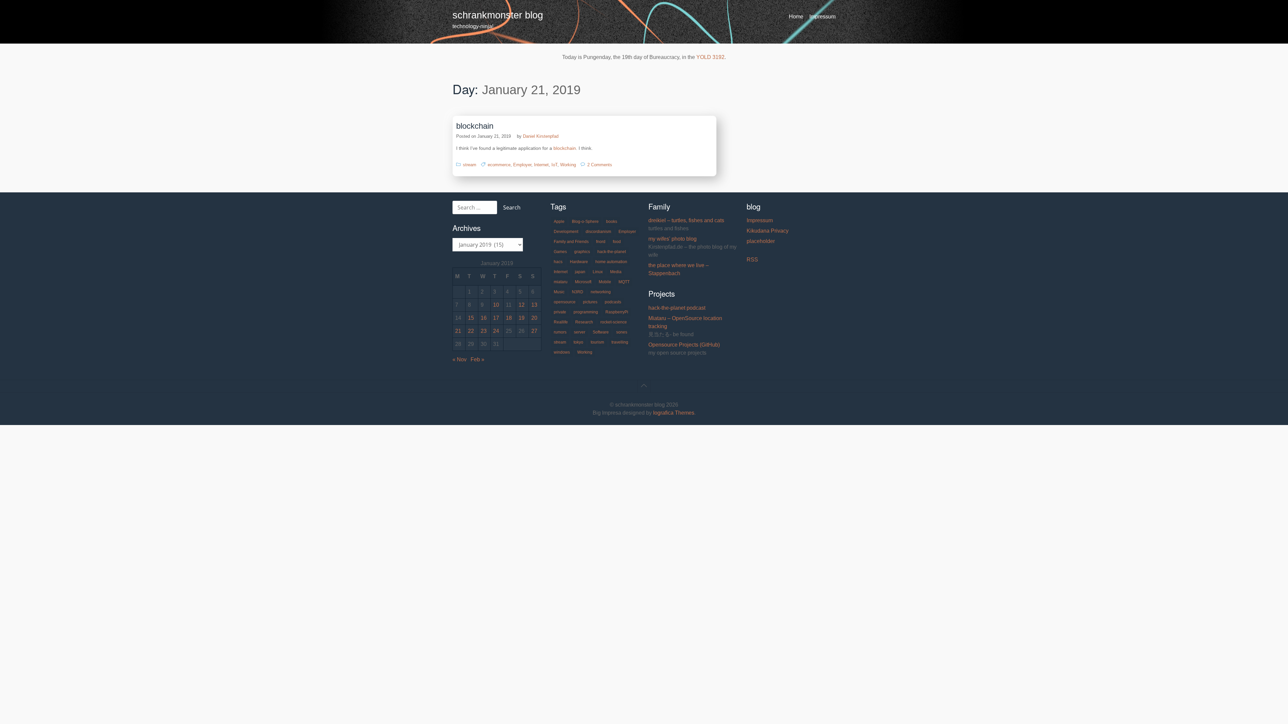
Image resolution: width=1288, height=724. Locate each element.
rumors (560, 332)
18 (509, 318)
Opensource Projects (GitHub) (684, 345)
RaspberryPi (616, 312)
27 (534, 331)
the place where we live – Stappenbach (678, 269)
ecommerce (499, 164)
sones (621, 332)
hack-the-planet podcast (676, 308)
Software (601, 332)
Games (560, 251)
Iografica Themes (673, 413)
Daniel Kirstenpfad (540, 136)
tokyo (578, 342)
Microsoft (583, 282)
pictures (590, 302)
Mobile (605, 282)
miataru (561, 282)
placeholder (761, 241)
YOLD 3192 (710, 57)
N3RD (577, 292)
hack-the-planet (611, 251)
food (617, 241)
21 (458, 331)
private (560, 312)
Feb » (477, 359)
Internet (541, 164)
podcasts (613, 302)
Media (616, 271)
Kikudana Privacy (768, 231)
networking (601, 292)
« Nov (459, 359)
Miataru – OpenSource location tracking (685, 322)
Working (568, 164)
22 (471, 331)
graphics (582, 251)
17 (496, 318)
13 (534, 305)
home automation (611, 261)
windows (562, 352)
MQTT (624, 282)
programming (586, 312)
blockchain (474, 125)
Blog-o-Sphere (585, 221)
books (611, 221)
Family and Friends (571, 241)
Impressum (822, 16)
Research (584, 322)
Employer (522, 164)
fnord (600, 241)
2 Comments (599, 164)
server (579, 332)
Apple (559, 221)
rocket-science (613, 322)
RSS (752, 259)
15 (471, 318)
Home (796, 16)
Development (566, 231)
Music (559, 292)
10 (496, 305)
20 (534, 318)
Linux (598, 271)
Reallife (561, 322)
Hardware (579, 261)
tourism (597, 342)
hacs (558, 261)
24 (496, 331)
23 (484, 331)
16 (484, 318)
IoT (554, 164)
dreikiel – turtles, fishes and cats (686, 220)
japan (580, 271)
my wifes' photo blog (672, 239)
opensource (565, 302)
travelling (619, 342)
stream (469, 164)
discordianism (598, 231)
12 (522, 305)
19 (522, 318)
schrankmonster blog (497, 15)
